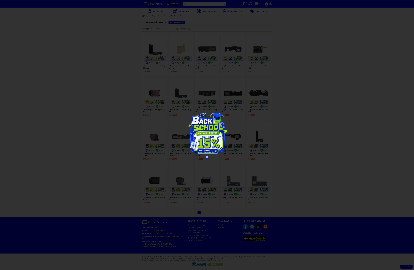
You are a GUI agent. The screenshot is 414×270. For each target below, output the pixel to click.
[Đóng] (207, 157)
